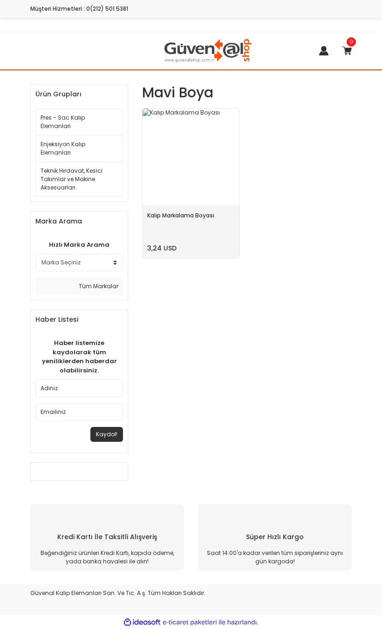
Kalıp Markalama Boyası (180, 215)
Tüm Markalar (97, 286)
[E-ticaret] (190, 622)
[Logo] (208, 50)
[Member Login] (323, 50)
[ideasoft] (142, 622)
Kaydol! (106, 434)
